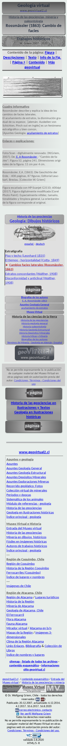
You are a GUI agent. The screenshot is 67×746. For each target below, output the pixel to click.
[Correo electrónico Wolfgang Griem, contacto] (38, 699)
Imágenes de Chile (18, 586)
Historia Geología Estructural (34, 330)
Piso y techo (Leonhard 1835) (25, 256)
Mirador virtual (16, 628)
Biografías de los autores (34, 297)
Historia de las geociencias (34, 320)
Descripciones (13, 57)
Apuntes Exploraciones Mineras (27, 482)
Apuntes (12, 464)
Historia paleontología (34, 326)
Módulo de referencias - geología (28, 504)
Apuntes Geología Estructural (26, 473)
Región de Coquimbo (20, 564)
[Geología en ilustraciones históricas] (34, 240)
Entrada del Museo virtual (23, 528)
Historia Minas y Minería (35, 336)
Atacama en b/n (40, 628)
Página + (18, 62)
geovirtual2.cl (10, 679)
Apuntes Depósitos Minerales (26, 477)
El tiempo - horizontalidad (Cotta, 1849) (32, 260)
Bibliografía (33, 646)
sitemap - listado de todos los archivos (33, 661)
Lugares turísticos (47, 597)
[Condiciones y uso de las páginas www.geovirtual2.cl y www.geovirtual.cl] (43, 699)
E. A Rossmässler (27, 156)
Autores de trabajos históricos (26, 546)
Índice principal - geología (23, 517)
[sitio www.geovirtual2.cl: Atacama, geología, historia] (34, 360)
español (29, 244)
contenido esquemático (24, 665)
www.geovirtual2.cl (34, 452)
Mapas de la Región (19, 633)
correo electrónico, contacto (35, 710)
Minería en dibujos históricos (26, 537)
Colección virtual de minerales (26, 490)
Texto (32, 57)
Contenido (37, 62)
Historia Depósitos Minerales (34, 333)
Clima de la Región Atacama (25, 641)
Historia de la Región (20, 602)
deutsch (40, 244)
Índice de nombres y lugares (25, 655)
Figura (49, 52)
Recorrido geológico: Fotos (24, 486)
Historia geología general (34, 323)
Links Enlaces (15, 646)
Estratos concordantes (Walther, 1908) (31, 274)
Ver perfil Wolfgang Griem (35, 713)
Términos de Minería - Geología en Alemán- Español (34, 342)
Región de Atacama (19, 597)
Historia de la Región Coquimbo (27, 568)
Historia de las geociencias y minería (43, 682)
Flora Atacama (16, 619)
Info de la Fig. (50, 57)
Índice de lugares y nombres (25, 577)
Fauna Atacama (16, 624)
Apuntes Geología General (34, 305)
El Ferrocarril (15, 615)
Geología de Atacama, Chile (24, 610)
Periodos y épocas (18, 495)
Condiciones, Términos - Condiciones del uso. (33, 730)
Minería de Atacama (20, 606)
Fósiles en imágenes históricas (26, 542)
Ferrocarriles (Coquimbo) (23, 573)
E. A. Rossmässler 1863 (34, 301)
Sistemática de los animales (24, 499)
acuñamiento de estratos (42, 133)
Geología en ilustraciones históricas (30, 512)
